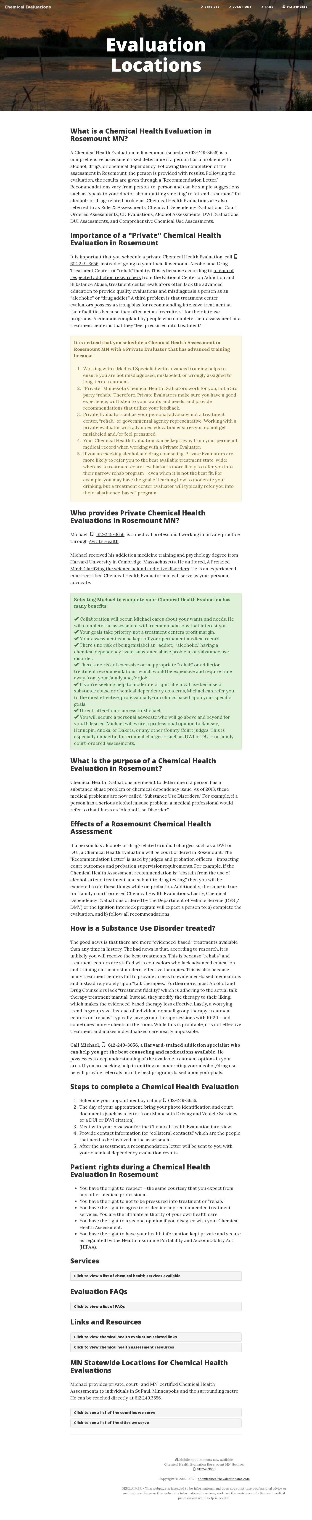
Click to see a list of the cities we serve (111, 1422)
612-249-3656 (296, 7)
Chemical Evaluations (28, 7)
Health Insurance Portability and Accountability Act (177, 1240)
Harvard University (90, 562)
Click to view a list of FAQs (99, 1306)
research (208, 949)
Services (211, 7)
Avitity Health (104, 541)
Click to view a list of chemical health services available (127, 1275)
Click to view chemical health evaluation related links (125, 1336)
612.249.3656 (148, 1398)
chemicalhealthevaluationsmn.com (224, 1479)
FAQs (268, 7)
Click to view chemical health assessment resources (124, 1347)
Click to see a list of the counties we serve (114, 1412)
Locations (242, 7)
